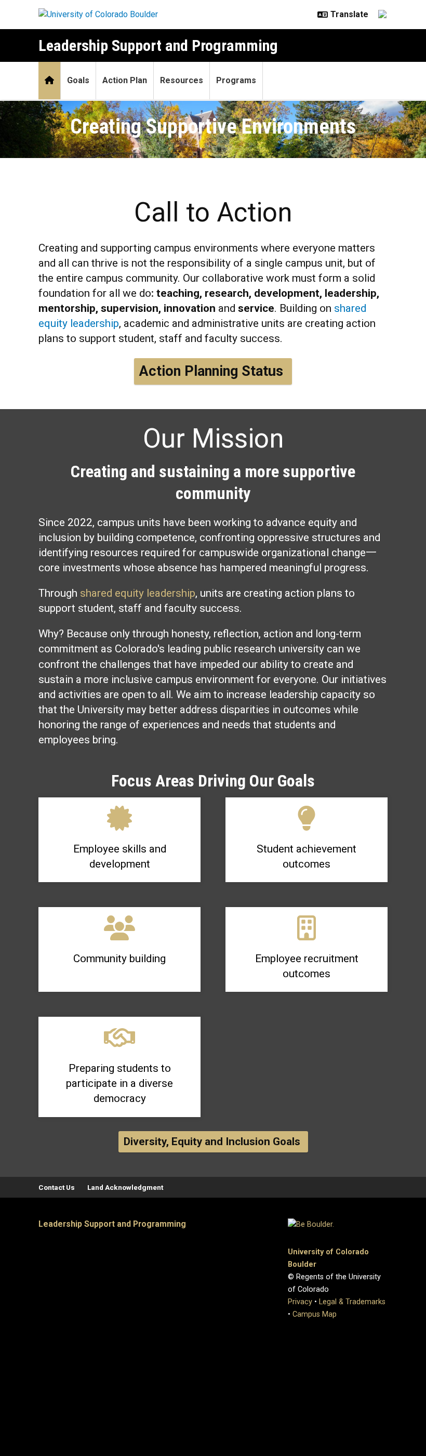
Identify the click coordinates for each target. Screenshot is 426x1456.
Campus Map (314, 1314)
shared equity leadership (137, 593)
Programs (236, 80)
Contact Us (56, 1187)
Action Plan (124, 80)
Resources (181, 80)
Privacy (300, 1301)
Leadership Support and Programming (158, 45)
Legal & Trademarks (352, 1301)
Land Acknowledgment (125, 1187)
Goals (78, 80)
